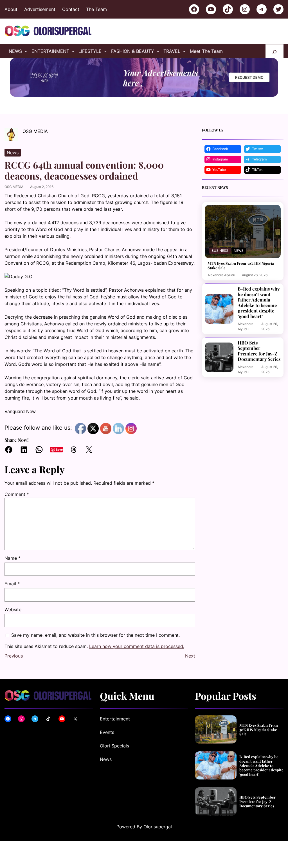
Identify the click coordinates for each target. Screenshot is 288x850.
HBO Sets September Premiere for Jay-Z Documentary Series (259, 351)
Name (12, 558)
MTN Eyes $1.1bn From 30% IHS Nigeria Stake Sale (241, 265)
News (13, 152)
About (10, 9)
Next (190, 656)
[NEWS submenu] (25, 51)
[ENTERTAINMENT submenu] (73, 51)
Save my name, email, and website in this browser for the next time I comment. (95, 635)
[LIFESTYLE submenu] (105, 51)
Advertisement (39, 9)
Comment (16, 494)
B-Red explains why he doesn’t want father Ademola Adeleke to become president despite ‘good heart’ (259, 302)
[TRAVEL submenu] (184, 51)
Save (59, 449)
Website (12, 609)
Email (12, 583)
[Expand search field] (275, 51)
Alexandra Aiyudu (221, 275)
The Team (96, 9)
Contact (70, 9)
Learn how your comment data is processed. (136, 646)
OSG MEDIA (13, 187)
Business (220, 250)
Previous (13, 656)
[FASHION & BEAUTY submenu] (158, 51)
